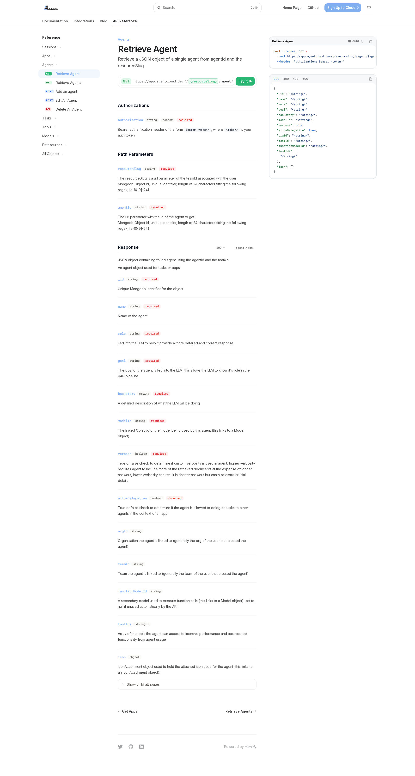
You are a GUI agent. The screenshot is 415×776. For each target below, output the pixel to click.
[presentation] (323, 56)
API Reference (125, 21)
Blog (103, 21)
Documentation (55, 21)
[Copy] (229, 81)
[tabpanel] (323, 130)
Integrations (84, 21)
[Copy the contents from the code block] (370, 41)
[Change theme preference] (369, 8)
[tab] (276, 79)
